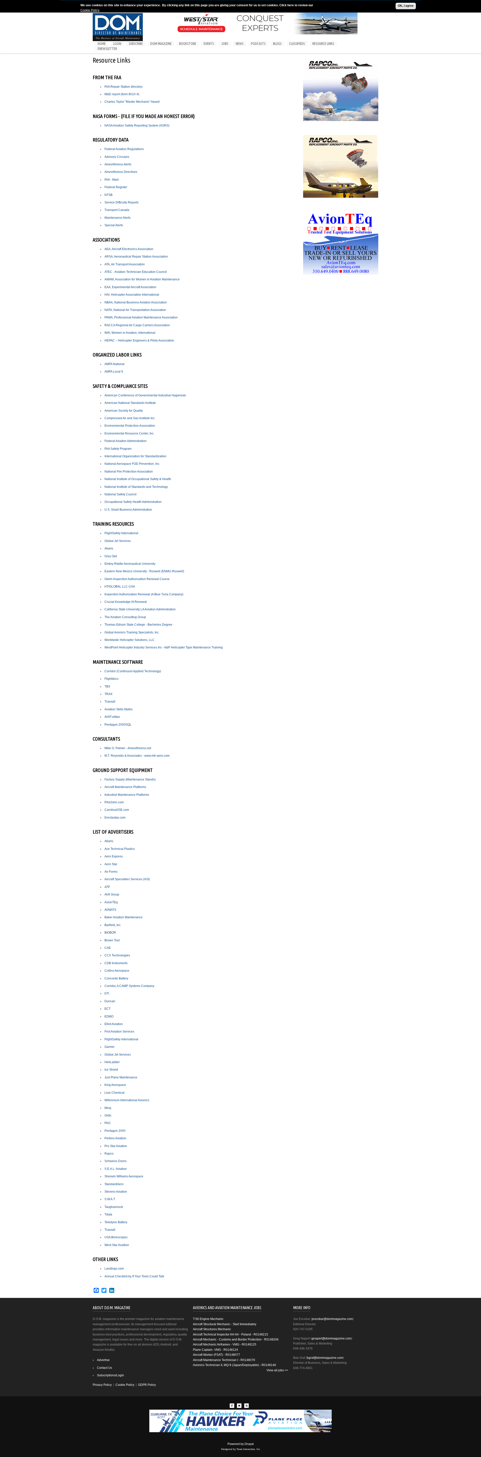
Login (117, 44)
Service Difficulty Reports (121, 202)
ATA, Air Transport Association (124, 264)
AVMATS (110, 910)
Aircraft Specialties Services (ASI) (127, 879)
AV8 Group (111, 894)
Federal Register (115, 187)
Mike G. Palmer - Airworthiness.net (127, 748)
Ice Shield (111, 1069)
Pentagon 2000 (115, 1131)
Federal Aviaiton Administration (125, 441)
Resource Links (323, 44)
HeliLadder (112, 1062)
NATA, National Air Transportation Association (135, 310)
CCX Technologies (117, 955)
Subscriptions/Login (110, 1375)
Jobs (224, 44)
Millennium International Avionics (126, 1100)
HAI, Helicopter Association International (131, 294)
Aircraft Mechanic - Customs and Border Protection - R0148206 (236, 1339)
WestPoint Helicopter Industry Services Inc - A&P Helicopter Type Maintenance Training (163, 647)
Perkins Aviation (115, 1138)
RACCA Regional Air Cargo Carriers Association (137, 325)
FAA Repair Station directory (123, 86)
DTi (106, 993)
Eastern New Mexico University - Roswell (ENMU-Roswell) (144, 571)
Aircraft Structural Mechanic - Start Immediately (224, 1324)
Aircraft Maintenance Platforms (125, 787)
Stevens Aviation (115, 1191)
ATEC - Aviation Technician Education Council (135, 272)
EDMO (108, 1016)
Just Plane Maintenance (120, 1077)
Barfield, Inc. (112, 925)
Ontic (107, 1115)
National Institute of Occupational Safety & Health (137, 479)
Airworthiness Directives (120, 172)
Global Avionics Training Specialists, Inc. (131, 632)
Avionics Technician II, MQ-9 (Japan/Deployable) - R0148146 (234, 1365)
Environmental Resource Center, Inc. (129, 433)
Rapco (108, 1153)
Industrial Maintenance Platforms (126, 795)
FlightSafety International (121, 533)
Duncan (109, 1001)
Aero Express (113, 856)
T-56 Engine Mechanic (208, 1319)
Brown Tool (112, 940)
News (240, 44)
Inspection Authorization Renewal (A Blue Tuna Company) (143, 594)
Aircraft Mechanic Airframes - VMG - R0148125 (224, 1344)
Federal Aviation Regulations (124, 149)
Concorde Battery (116, 978)
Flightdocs (111, 679)
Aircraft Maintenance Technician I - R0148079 (224, 1360)
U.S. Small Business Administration (128, 509)
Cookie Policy (89, 10)
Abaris (108, 548)
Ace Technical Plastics (119, 849)
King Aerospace (115, 1085)
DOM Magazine (161, 44)
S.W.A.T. (109, 1199)
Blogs (277, 44)
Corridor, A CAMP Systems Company (129, 986)
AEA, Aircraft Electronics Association (128, 249)
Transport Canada (116, 210)
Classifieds (297, 44)
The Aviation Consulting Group (125, 617)
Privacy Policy (102, 1385)
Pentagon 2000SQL (118, 724)
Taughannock (113, 1207)
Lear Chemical (114, 1092)
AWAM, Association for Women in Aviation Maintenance (142, 279)
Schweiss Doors (115, 1161)
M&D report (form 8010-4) (121, 94)
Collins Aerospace (116, 970)
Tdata (108, 1214)
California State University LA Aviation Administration (140, 609)
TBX (107, 686)
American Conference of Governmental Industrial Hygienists (145, 395)
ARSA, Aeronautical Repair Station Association (136, 256)
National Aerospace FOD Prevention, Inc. (132, 464)
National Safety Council (120, 494)
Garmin (109, 1047)
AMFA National (114, 364)
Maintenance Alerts (117, 217)
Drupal (249, 1444)
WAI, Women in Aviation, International (129, 332)
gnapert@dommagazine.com (331, 1338)
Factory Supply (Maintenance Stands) (130, 779)
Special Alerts (113, 225)
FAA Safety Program (118, 449)
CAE (107, 948)
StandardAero (114, 1184)
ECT (107, 1009)
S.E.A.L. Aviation (115, 1169)
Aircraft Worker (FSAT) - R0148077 (216, 1355)
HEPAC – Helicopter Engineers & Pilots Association (139, 340)
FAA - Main (111, 179)
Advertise (103, 1360)
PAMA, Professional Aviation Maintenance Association (141, 317)
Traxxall (109, 701)
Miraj (107, 1108)
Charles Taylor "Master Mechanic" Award (132, 101)
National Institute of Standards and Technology (136, 487)
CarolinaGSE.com (116, 810)
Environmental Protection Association (129, 425)
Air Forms (110, 871)
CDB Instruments (116, 963)
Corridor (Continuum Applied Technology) (132, 671)
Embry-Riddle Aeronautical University (129, 564)
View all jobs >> (277, 1370)
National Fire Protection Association (128, 471)
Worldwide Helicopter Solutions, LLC (129, 640)
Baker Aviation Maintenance (123, 917)
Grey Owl (110, 556)
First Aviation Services (119, 1031)
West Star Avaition (116, 1245)
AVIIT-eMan (112, 717)
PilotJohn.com (114, 802)
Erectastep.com (115, 817)
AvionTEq (111, 902)
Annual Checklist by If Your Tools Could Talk (134, 1276)
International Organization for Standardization (135, 456)
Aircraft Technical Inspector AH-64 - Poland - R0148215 (230, 1334)
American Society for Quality (123, 410)
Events (209, 44)
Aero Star (110, 864)
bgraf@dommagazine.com (325, 1358)
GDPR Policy (147, 1385)
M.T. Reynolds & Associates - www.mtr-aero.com (137, 755)
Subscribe (136, 44)
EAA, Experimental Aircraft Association (130, 287)
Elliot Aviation (113, 1024)
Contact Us (104, 1368)
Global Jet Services (117, 541)
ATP (107, 887)
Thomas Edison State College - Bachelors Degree (138, 624)
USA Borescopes (116, 1237)
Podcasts (258, 44)
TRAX (108, 694)
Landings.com (114, 1268)
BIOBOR (110, 932)
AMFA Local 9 (113, 371)
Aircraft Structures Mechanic (212, 1329)
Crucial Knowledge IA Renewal (125, 602)
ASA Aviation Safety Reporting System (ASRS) (138, 125)
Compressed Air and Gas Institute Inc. (129, 418)
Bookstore (187, 44)
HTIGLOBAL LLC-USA (119, 586)
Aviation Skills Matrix (118, 709)
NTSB (108, 195)
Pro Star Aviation (115, 1146)
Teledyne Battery (115, 1222)
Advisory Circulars (116, 157)
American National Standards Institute (130, 403)
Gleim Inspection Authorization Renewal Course (137, 579)
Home (102, 44)
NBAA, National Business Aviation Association (135, 302)
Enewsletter (107, 49)
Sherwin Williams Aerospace (123, 1176)
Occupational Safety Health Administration (133, 502)
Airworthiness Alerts (117, 164)
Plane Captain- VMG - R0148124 (215, 1350)
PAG (107, 1123)
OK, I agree (406, 6)
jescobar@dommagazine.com (332, 1319)
